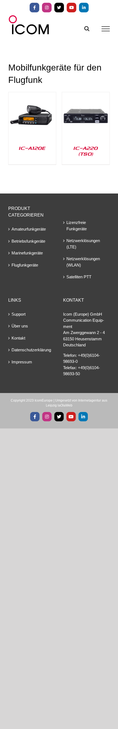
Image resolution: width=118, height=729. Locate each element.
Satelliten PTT (78, 276)
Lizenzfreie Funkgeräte (76, 225)
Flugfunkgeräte (25, 265)
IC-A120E (32, 148)
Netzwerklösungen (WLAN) (83, 261)
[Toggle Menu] (105, 28)
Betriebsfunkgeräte (28, 241)
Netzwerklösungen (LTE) (83, 243)
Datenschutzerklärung (31, 349)
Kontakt (18, 338)
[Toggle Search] (86, 28)
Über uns (20, 326)
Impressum (22, 362)
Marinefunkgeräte (27, 253)
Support (19, 314)
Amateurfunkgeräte (29, 229)
